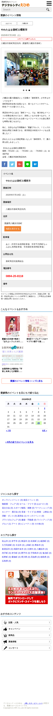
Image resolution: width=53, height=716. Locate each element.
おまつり (9, 23)
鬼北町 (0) (46, 553)
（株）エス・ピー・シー (33, 703)
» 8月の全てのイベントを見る (19, 442)
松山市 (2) (6, 541)
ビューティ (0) (27, 524)
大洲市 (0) (31, 549)
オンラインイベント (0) (12, 500)
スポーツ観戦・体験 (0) (24, 508)
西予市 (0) (25, 553)
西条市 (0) (39, 545)
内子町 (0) (6, 553)
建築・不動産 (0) (28, 520)
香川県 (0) (25, 557)
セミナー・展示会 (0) (11, 512)
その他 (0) (39, 524)
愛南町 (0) (16, 557)
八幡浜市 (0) (42, 549)
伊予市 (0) (16, 541)
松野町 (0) (6, 557)
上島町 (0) (29, 545)
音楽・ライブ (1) (28, 512)
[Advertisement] (26, 469)
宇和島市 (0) (36, 553)
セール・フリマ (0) (28, 504)
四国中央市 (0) (20, 549)
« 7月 (8, 430)
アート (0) (16, 524)
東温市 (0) (25, 541)
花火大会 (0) (7, 508)
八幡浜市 (25, 23)
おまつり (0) (42, 504)
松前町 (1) (35, 541)
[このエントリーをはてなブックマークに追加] (35, 164)
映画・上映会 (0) (44, 512)
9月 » (44, 430)
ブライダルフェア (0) (11, 520)
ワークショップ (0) (43, 508)
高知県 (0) (35, 557)
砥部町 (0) (44, 541)
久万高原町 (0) (8, 545)
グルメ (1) (6, 524)
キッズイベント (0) (35, 516)
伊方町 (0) (16, 553)
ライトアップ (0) (44, 520)
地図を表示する (13, 229)
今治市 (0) (20, 545)
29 (38, 423)
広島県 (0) (6, 561)
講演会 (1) (22, 516)
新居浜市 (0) (7, 549)
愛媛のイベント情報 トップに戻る (26, 381)
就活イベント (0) (30, 500)
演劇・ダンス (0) (9, 516)
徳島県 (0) (44, 557)
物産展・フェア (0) (10, 504)
